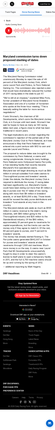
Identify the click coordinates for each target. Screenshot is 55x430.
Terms (31, 397)
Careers (15, 397)
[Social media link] (20, 401)
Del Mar (6, 335)
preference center (13, 391)
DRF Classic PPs (35, 356)
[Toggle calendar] (12, 4)
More (5, 343)
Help (24, 397)
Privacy (40, 397)
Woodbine (7, 368)
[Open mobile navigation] (5, 4)
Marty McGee (9, 65)
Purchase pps (10, 387)
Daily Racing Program (38, 368)
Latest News (34, 339)
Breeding (32, 343)
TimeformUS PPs (36, 364)
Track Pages (34, 335)
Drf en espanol (11, 383)
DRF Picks (33, 372)
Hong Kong (8, 339)
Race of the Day (35, 331)
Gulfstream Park (9, 360)
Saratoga (7, 331)
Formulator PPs (35, 360)
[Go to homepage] (27, 4)
